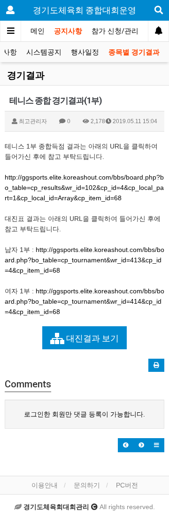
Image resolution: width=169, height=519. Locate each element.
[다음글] (141, 445)
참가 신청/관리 (115, 31)
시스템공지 (43, 52)
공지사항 (68, 31)
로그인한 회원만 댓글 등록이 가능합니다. (84, 414)
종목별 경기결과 (134, 52)
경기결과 (26, 75)
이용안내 (44, 485)
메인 (38, 31)
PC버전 (127, 485)
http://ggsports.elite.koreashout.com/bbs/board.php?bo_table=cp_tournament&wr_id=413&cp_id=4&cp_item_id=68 (84, 260)
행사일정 (85, 52)
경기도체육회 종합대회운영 (84, 10)
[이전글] (126, 445)
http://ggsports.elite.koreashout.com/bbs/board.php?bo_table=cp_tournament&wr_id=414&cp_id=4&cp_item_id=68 (84, 301)
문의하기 (87, 485)
